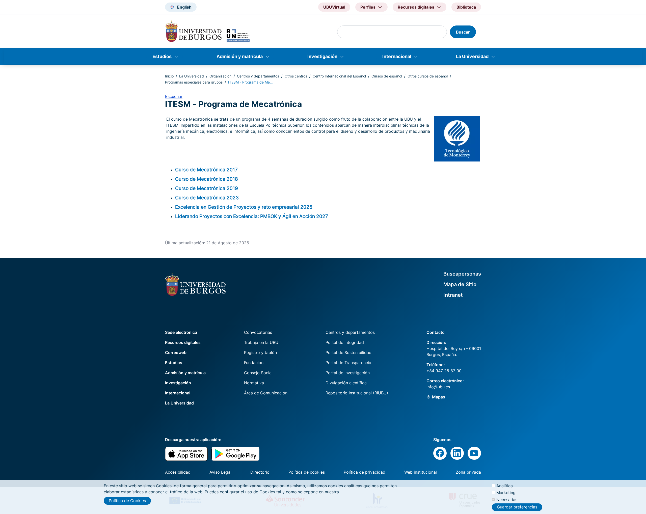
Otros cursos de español (428, 76)
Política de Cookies (127, 500)
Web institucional (420, 472)
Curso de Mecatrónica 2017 (206, 170)
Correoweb (175, 352)
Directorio (260, 472)
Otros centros (296, 76)
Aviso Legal (220, 472)
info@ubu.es (438, 386)
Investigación (322, 56)
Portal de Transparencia (348, 362)
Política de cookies (306, 472)
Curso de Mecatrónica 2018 (206, 179)
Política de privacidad (364, 472)
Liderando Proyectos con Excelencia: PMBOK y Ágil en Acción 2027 (251, 216)
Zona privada (468, 472)
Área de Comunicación (265, 392)
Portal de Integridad (345, 342)
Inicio (169, 76)
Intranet (453, 295)
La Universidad (472, 56)
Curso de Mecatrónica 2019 (206, 188)
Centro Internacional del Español (339, 76)
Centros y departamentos (258, 76)
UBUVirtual (334, 7)
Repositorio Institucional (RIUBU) (357, 392)
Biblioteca (466, 7)
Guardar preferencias (517, 507)
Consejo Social (258, 372)
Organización (220, 76)
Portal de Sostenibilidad (348, 352)
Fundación (253, 362)
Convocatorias (258, 332)
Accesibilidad (178, 472)
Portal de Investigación (348, 372)
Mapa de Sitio (459, 284)
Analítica (504, 485)
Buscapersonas (462, 274)
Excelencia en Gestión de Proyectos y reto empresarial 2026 (243, 207)
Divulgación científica (346, 382)
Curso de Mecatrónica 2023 (207, 198)
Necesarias (506, 499)
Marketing (506, 492)
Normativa (254, 382)
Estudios (162, 56)
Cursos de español (386, 76)
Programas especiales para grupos (194, 82)
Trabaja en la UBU (261, 342)
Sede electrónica (181, 332)
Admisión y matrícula (240, 56)
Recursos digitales (183, 342)
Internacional (396, 56)
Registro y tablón (260, 352)
